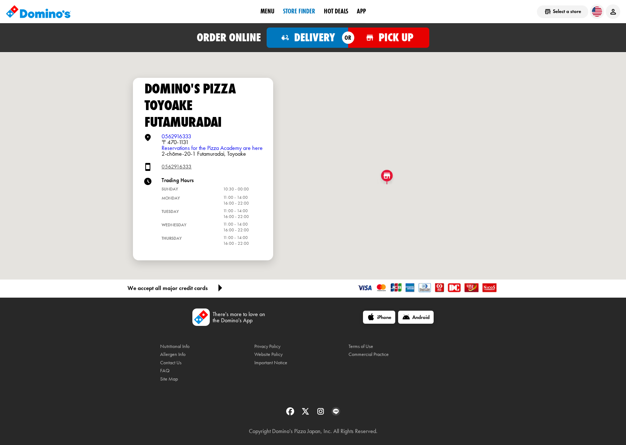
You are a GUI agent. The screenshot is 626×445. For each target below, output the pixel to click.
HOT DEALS (336, 11)
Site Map (169, 379)
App (361, 11)
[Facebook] (291, 413)
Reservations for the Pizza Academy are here (212, 147)
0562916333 (176, 136)
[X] (306, 413)
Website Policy (268, 354)
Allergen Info (172, 354)
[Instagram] (321, 413)
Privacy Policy (267, 346)
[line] (336, 413)
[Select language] (597, 11)
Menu (267, 11)
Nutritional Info (174, 346)
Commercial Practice (369, 354)
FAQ (165, 371)
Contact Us (170, 363)
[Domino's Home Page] (38, 11)
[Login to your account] (613, 11)
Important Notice (270, 363)
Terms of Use (361, 346)
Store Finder (299, 11)
